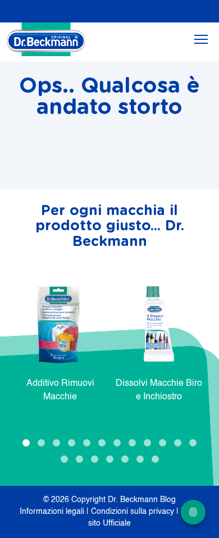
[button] (26, 442)
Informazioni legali (53, 512)
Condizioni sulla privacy (133, 512)
